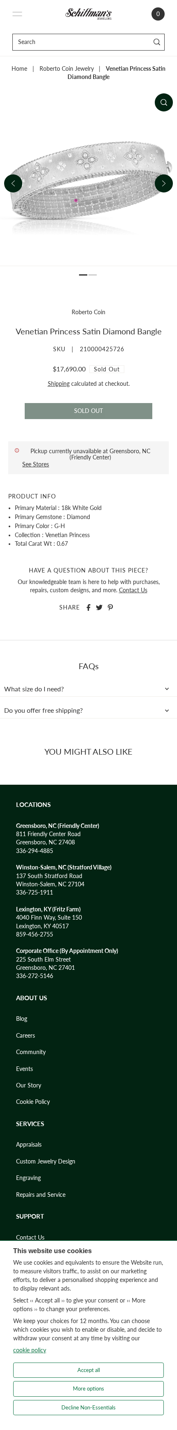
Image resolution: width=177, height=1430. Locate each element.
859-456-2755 (34, 934)
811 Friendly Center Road (48, 834)
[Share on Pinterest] (110, 607)
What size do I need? (34, 689)
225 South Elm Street (43, 959)
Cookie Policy (33, 1102)
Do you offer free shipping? (43, 710)
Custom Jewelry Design (45, 1161)
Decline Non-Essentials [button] (88, 1407)
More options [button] (88, 1388)
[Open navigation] (17, 14)
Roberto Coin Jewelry (67, 68)
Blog (21, 1018)
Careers (25, 1035)
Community (31, 1052)
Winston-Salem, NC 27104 (50, 884)
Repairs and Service (40, 1194)
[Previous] (13, 183)
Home (19, 68)
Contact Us (133, 590)
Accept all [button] (88, 1370)
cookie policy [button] (29, 1350)
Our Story (28, 1085)
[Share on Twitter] (99, 607)
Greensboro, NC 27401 (45, 967)
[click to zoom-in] (164, 102)
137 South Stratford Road (49, 876)
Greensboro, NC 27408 (45, 842)
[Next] (164, 183)
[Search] (157, 42)
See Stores (35, 464)
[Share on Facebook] (88, 607)
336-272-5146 (34, 976)
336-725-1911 (34, 892)
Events (24, 1069)
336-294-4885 (34, 851)
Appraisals (29, 1144)
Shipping (59, 383)
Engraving (28, 1178)
